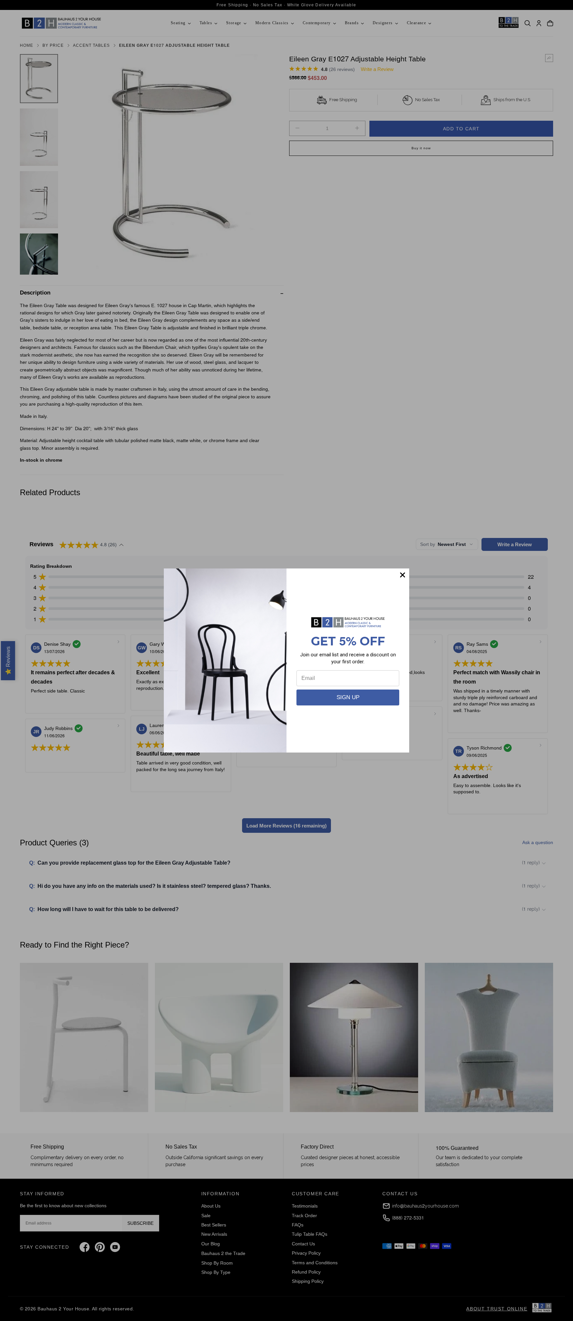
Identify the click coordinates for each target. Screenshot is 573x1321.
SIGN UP (348, 697)
